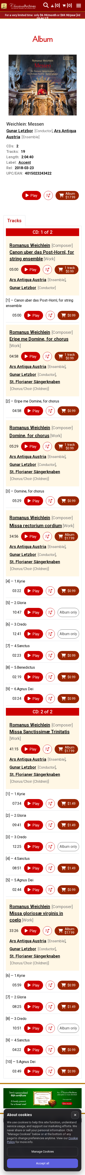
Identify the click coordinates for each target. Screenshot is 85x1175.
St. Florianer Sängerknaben (35, 381)
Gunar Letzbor (19, 130)
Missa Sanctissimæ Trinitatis (40, 731)
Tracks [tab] (14, 220)
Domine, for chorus (29, 435)
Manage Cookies (43, 1151)
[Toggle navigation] (78, 5)
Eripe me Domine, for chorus (39, 339)
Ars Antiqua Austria (28, 279)
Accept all (42, 1163)
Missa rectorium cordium (36, 525)
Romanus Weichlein (30, 245)
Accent (25, 162)
